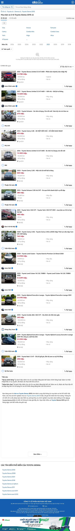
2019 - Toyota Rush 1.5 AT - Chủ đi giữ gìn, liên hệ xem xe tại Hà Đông (40, 356)
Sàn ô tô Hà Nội (10, 227)
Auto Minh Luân (10, 86)
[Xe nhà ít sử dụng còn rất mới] (8, 155)
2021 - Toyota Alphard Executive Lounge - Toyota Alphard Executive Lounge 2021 (44, 295)
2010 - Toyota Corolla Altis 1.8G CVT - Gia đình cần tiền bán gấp (38, 315)
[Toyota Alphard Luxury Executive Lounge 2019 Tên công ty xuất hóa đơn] (8, 339)
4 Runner (5, 39)
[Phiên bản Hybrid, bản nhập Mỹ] (8, 76)
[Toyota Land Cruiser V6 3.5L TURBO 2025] (8, 277)
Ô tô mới (13, 18)
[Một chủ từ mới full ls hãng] (8, 175)
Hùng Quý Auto (10, 329)
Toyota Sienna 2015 (28, 12)
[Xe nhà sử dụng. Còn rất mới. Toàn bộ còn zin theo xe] (8, 115)
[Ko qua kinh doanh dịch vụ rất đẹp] (8, 194)
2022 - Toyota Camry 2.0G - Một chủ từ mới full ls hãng (35, 170)
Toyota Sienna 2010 (8, 470)
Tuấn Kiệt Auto (10, 248)
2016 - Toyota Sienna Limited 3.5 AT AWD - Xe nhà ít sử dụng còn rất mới (41, 151)
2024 (26, 44)
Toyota (53, 400)
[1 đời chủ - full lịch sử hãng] (8, 96)
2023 (34, 44)
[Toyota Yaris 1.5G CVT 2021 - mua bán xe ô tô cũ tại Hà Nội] (8, 214)
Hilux (52, 35)
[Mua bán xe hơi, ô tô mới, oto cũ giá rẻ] (37, 2)
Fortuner (53, 28)
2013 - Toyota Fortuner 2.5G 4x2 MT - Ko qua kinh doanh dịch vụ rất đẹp (41, 190)
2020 (55, 44)
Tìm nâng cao (6, 7)
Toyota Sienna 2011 (8, 487)
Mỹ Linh (7, 126)
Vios (3, 28)
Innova (28, 28)
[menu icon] (2, 2)
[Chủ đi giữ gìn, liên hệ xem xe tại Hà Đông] (8, 361)
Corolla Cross (54, 32)
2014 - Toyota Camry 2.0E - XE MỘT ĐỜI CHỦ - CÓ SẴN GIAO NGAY (40, 131)
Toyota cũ (10, 12)
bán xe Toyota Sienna (21, 393)
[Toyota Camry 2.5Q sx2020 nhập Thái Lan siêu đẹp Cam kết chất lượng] (8, 236)
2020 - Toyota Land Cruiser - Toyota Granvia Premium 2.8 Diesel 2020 (40, 254)
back (4, 23)
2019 (62, 44)
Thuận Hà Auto (10, 185)
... (26, 39)
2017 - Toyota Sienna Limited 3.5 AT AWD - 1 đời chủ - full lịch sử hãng (40, 91)
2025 (19, 44)
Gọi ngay (69, 86)
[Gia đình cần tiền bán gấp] (8, 319)
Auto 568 (8, 268)
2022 (41, 44)
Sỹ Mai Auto (9, 371)
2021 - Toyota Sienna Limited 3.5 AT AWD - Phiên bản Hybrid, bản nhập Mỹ (42, 72)
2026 (12, 44)
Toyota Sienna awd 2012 (10, 494)
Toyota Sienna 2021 (8, 477)
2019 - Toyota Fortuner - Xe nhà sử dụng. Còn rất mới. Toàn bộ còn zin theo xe (42, 111)
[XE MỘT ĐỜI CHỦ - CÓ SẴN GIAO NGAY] (8, 135)
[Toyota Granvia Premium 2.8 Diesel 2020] (8, 258)
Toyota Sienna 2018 (8, 480)
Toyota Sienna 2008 (8, 473)
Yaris (3, 35)
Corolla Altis (30, 32)
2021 (48, 44)
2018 (69, 44)
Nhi (6, 165)
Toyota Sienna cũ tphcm (10, 484)
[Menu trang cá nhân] (72, 2)
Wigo (28, 35)
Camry (4, 32)
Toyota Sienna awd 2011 (10, 491)
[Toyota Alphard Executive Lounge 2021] (8, 299)
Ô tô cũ (3, 12)
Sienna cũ (18, 12)
